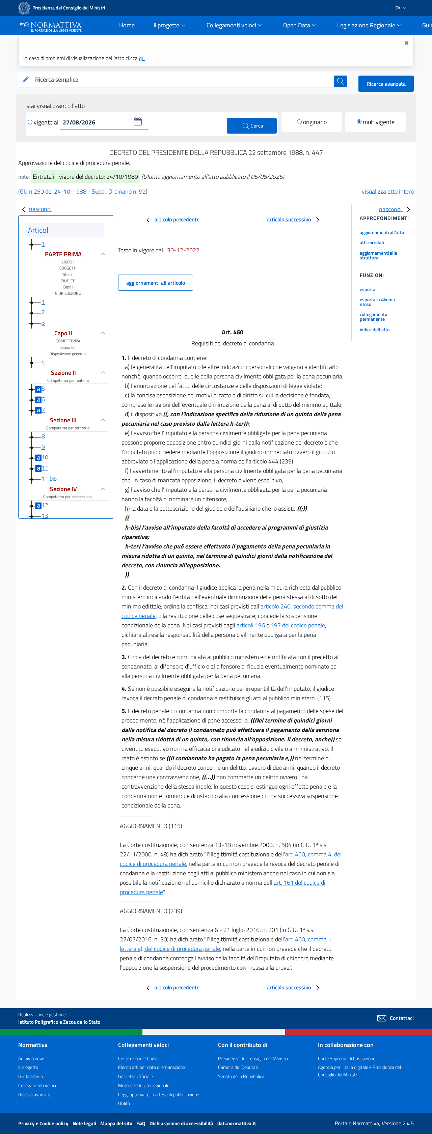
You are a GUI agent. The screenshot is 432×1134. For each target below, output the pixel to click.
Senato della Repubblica (241, 1076)
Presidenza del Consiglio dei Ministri (253, 1058)
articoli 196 (251, 625)
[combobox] (183, 79)
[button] (137, 121)
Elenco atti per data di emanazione (151, 1067)
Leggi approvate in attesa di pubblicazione (158, 1094)
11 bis (49, 478)
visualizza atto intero (388, 191)
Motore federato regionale (143, 1085)
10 (45, 457)
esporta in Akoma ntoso (377, 302)
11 (45, 468)
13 (45, 515)
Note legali (85, 1123)
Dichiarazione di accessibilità (182, 1123)
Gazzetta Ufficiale (135, 1076)
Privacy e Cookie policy (44, 1123)
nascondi (40, 209)
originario (315, 121)
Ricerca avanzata (386, 84)
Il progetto (28, 1067)
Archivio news (32, 1058)
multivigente (379, 121)
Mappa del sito (116, 1123)
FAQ (141, 1123)
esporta (367, 289)
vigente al (47, 122)
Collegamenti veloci (37, 1085)
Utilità (124, 1103)
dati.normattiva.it (236, 1123)
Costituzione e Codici (138, 1058)
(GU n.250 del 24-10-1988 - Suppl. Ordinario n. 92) (82, 191)
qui (142, 58)
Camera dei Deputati (238, 1067)
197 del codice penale (298, 625)
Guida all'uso (30, 1076)
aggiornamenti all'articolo (155, 283)
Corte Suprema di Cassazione (346, 1058)
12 (45, 505)
